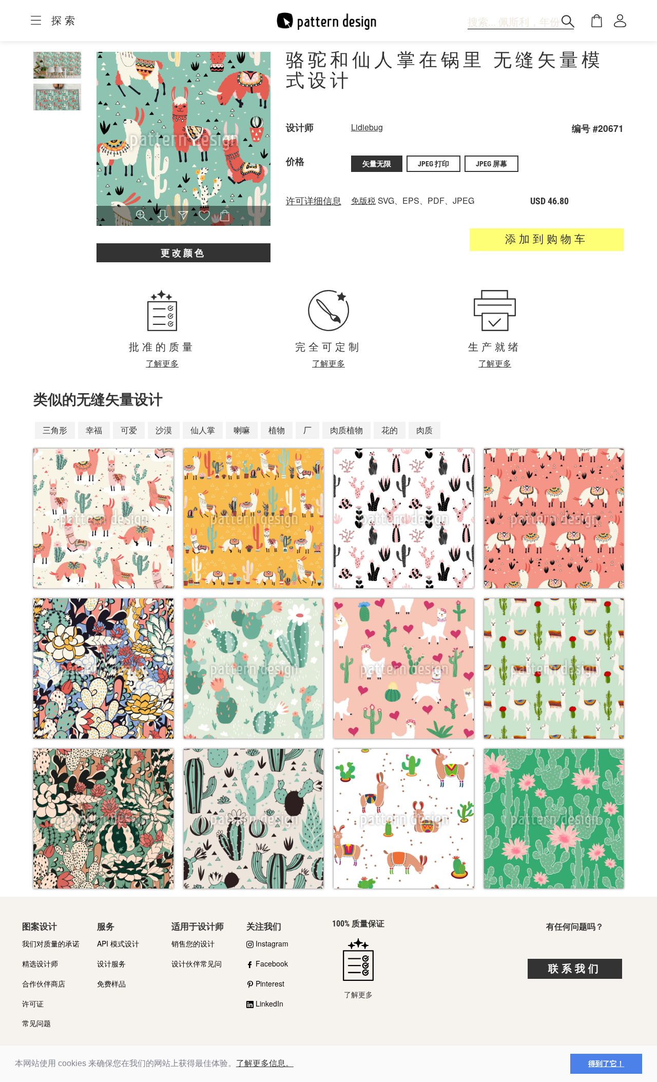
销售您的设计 (193, 943)
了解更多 (162, 363)
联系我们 (575, 968)
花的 (389, 430)
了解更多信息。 (265, 1063)
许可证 (33, 1003)
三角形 (55, 430)
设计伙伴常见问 (196, 963)
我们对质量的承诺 (51, 943)
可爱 (129, 430)
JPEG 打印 (433, 164)
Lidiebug (367, 127)
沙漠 (164, 430)
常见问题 (36, 1023)
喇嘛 (242, 430)
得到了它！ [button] (606, 1063)
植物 (276, 430)
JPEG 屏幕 (491, 164)
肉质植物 (346, 430)
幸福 (94, 430)
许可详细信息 (313, 201)
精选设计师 (40, 963)
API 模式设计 (118, 943)
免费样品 (111, 983)
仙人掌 (202, 430)
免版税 (363, 200)
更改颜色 (183, 252)
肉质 (424, 430)
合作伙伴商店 (43, 983)
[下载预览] (162, 216)
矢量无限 (376, 164)
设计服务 (111, 963)
